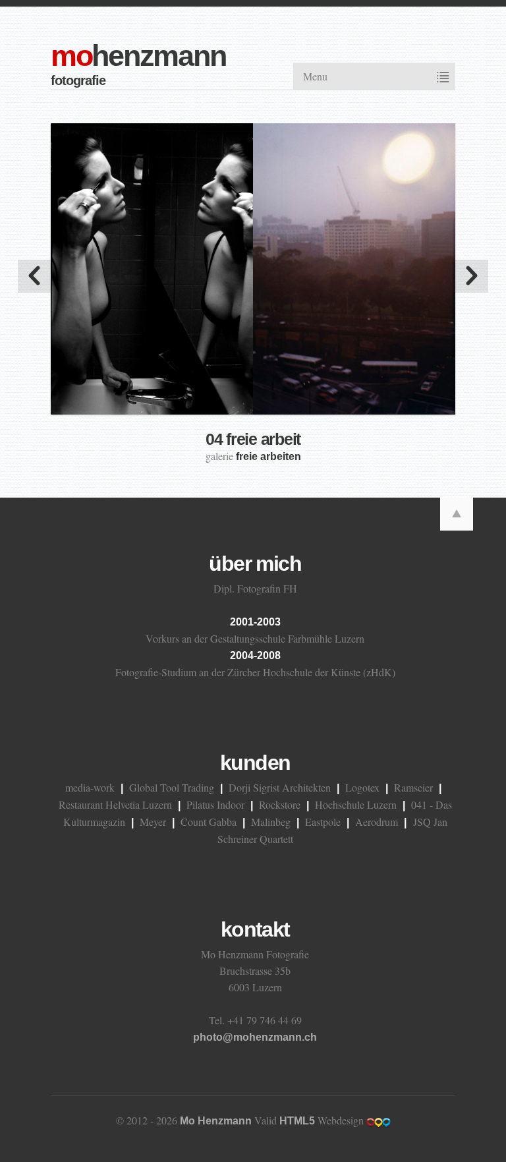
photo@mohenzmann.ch (255, 1037)
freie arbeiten (268, 456)
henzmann (138, 56)
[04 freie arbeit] (253, 267)
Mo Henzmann (216, 1120)
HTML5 (297, 1120)
